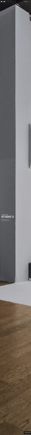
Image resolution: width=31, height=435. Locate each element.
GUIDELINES (27, 433)
